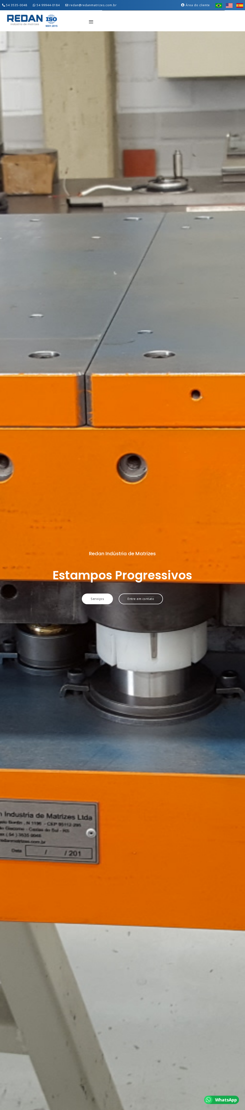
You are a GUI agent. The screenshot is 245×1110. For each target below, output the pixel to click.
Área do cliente (197, 5)
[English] (229, 5)
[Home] (32, 20)
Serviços (97, 599)
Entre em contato (141, 599)
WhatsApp (226, 1100)
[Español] (239, 5)
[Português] (218, 5)
